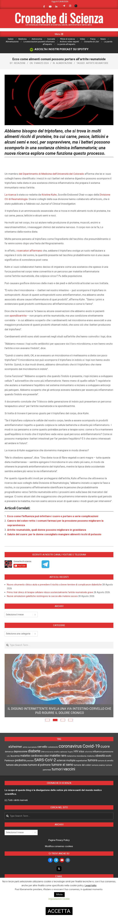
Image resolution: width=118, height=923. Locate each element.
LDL (8, 767)
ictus (81, 762)
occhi (108, 766)
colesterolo (53, 758)
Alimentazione (64, 63)
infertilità (88, 763)
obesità (100, 766)
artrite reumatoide (97, 63)
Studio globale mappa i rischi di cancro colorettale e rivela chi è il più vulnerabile (59, 722)
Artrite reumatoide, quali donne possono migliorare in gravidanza (46, 529)
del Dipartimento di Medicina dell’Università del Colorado (51, 173)
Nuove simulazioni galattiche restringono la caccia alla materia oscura (42, 596)
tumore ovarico (98, 776)
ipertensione (107, 763)
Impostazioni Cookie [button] (59, 899)
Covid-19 (91, 757)
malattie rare (58, 766)
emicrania (49, 763)
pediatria (20, 771)
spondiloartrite (18, 315)
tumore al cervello (105, 772)
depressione (20, 762)
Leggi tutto (90, 885)
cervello (42, 757)
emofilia (57, 763)
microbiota (81, 767)
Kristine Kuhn (49, 194)
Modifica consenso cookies (59, 857)
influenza (97, 762)
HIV (76, 762)
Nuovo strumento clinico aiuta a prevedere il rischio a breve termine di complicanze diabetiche (54, 584)
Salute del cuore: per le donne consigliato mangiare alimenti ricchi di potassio (54, 534)
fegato (70, 763)
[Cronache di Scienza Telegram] (45, 567)
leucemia (15, 767)
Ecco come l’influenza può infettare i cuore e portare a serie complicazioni (52, 516)
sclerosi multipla (66, 771)
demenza (9, 762)
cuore (105, 757)
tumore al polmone (39, 775)
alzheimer (15, 757)
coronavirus (70, 757)
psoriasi (30, 771)
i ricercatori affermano (29, 250)
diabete (34, 762)
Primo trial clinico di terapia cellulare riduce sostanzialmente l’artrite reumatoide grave (50, 592)
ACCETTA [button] (59, 911)
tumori (57, 780)
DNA (43, 763)
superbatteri (81, 771)
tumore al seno (62, 775)
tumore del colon (82, 776)
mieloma (91, 767)
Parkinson (9, 771)
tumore (92, 771)
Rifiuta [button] (59, 894)
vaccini (69, 780)
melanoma (71, 767)
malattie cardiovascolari (34, 766)
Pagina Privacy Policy (59, 851)
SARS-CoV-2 (45, 771)
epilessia (63, 763)
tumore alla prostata (17, 775)
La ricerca (10, 194)
